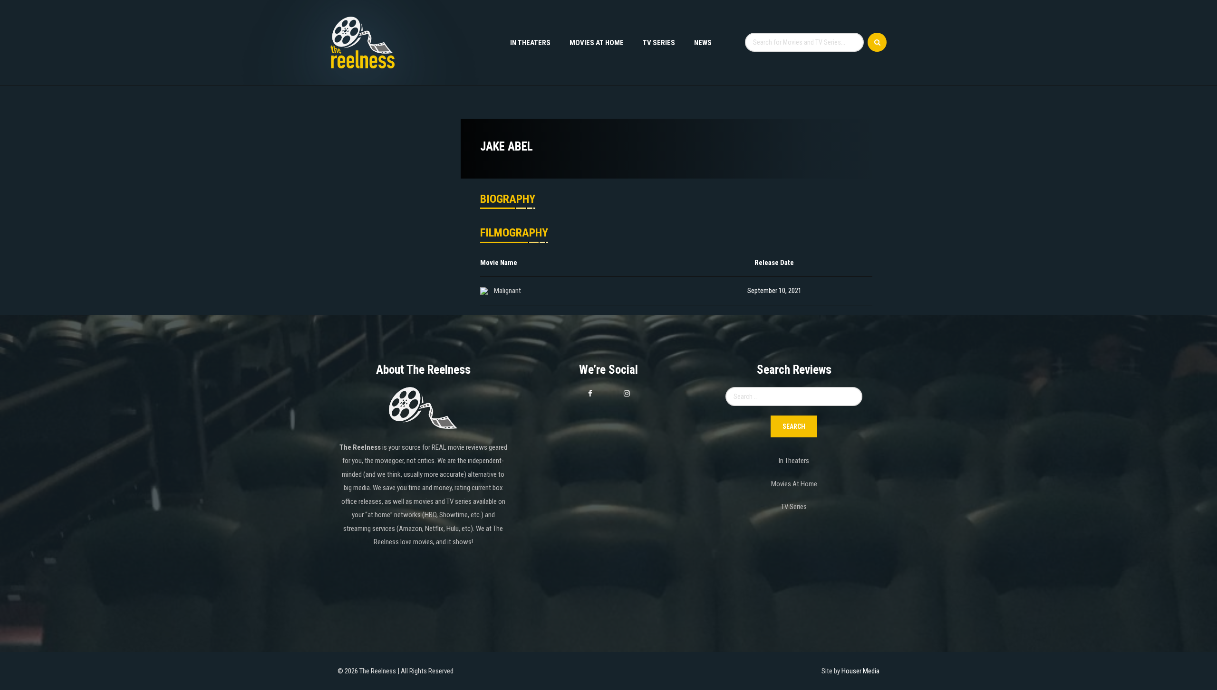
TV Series (659, 42)
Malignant (507, 290)
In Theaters (530, 42)
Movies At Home (597, 42)
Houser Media (860, 671)
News (703, 42)
